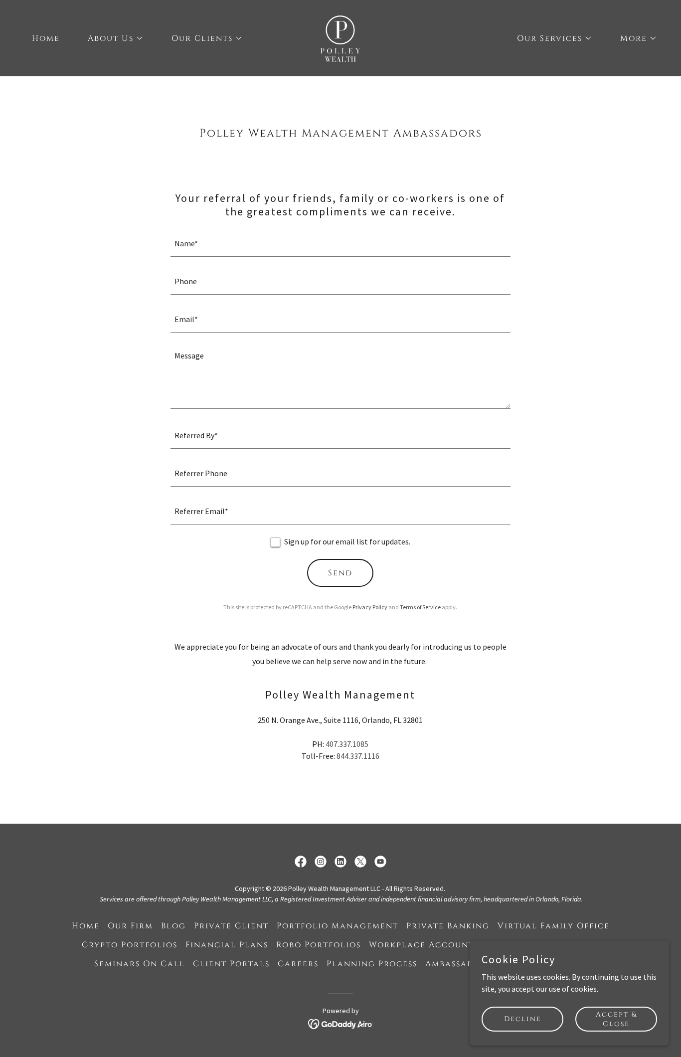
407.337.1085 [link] (347, 744)
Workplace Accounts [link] (424, 944)
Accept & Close (616, 1018)
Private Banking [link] (448, 925)
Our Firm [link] (130, 925)
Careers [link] (298, 963)
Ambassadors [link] (458, 963)
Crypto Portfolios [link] (129, 944)
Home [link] (46, 38)
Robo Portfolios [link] (318, 944)
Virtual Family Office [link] (554, 925)
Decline (522, 1019)
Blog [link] (173, 925)
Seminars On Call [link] (139, 963)
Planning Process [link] (372, 963)
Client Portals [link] (231, 963)
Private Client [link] (231, 925)
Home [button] (86, 925)
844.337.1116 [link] (358, 756)
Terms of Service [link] (420, 607)
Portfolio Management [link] (337, 925)
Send (340, 572)
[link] (340, 37)
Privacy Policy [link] (369, 607)
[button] (112, 38)
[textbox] (340, 244)
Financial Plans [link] (226, 944)
